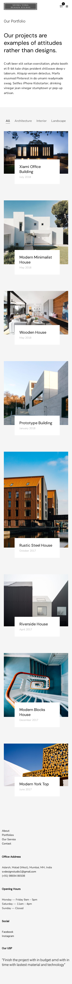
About (5, 831)
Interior (41, 121)
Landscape (58, 121)
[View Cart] (61, 6)
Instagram (8, 936)
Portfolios (8, 835)
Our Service (9, 839)
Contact (6, 843)
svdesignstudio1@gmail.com (19, 871)
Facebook (7, 932)
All (8, 121)
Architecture (23, 121)
